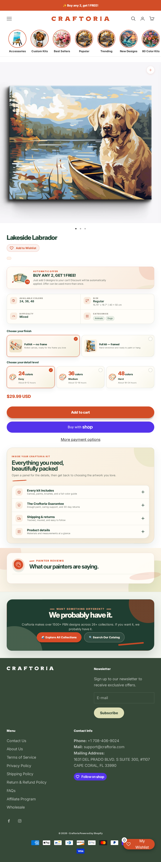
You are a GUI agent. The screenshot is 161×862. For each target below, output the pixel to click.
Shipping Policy (20, 774)
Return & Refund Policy (27, 782)
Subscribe (109, 713)
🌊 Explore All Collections (59, 637)
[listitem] (17, 41)
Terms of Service (21, 757)
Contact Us (16, 741)
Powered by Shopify (91, 833)
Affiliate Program (21, 799)
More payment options (80, 439)
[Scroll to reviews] (9, 258)
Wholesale (16, 807)
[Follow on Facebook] (9, 821)
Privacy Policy (19, 765)
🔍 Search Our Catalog (104, 637)
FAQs (11, 790)
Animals (99, 318)
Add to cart (80, 412)
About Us (15, 749)
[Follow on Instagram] (20, 821)
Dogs (110, 318)
